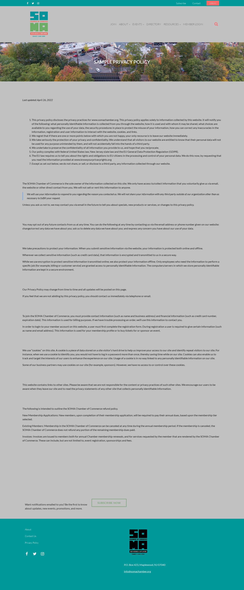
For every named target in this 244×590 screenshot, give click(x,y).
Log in (212, 3)
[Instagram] (38, 3)
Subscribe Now (109, 502)
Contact (196, 3)
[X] (33, 3)
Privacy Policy (32, 542)
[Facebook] (27, 3)
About (28, 529)
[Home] (39, 37)
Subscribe (181, 3)
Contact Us (30, 536)
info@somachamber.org (137, 571)
